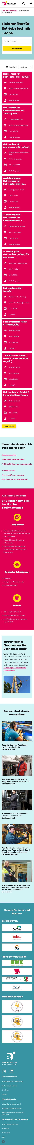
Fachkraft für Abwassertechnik (13, 459)
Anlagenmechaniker (9, 455)
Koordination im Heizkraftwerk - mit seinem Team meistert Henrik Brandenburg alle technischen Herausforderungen (16, 850)
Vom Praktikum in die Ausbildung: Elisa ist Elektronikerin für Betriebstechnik (15, 781)
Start (3, 11)
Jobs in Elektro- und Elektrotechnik (15, 479)
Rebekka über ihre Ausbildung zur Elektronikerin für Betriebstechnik (14, 747)
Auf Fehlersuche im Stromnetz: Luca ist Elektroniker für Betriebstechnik (15, 815)
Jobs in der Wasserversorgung (13, 475)
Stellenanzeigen (11, 11)
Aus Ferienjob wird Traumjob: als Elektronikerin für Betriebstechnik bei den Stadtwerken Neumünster (16, 888)
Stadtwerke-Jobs (8, 470)
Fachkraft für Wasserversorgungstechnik (17, 464)
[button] (30, 3)
